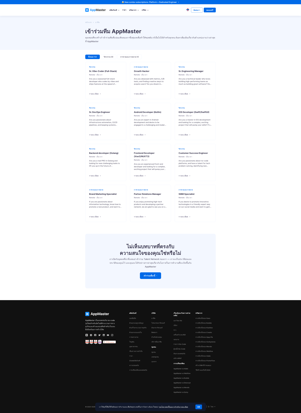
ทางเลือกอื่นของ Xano (203, 318)
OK (198, 407)
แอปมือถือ (132, 318)
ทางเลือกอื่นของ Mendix (204, 346)
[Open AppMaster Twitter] (99, 335)
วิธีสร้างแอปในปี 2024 (203, 370)
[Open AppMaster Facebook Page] (95, 335)
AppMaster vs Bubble (181, 378)
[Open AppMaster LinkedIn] (104, 335)
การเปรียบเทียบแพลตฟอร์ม (138, 370)
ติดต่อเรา (154, 332)
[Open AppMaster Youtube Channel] (108, 335)
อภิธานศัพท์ (177, 358)
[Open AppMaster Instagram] (112, 335)
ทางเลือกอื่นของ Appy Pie (204, 337)
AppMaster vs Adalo (181, 369)
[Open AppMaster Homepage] (100, 314)
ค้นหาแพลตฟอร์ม (179, 354)
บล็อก (175, 325)
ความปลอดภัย (134, 365)
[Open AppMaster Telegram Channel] (91, 335)
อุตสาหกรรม (133, 346)
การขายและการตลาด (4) (129, 57)
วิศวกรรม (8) (108, 57)
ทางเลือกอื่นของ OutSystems (205, 342)
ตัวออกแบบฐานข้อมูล (136, 323)
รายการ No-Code (180, 344)
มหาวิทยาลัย (178, 321)
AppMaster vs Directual (182, 383)
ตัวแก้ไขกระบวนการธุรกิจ (138, 328)
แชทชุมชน (155, 357)
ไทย (212, 407)
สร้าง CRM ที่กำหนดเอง (203, 365)
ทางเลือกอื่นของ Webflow (204, 351)
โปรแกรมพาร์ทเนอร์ (158, 323)
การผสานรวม (133, 337)
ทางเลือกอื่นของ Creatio (204, 332)
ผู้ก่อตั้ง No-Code (179, 349)
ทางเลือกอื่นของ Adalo (203, 356)
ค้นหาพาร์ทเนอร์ (156, 328)
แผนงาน (176, 339)
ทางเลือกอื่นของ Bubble (204, 323)
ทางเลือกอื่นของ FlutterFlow (205, 361)
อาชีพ (153, 318)
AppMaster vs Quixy (181, 392)
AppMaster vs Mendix (181, 387)
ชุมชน (153, 352)
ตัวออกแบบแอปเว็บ (135, 332)
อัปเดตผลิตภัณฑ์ (134, 361)
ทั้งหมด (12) (92, 57)
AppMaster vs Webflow (182, 373)
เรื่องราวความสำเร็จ (136, 351)
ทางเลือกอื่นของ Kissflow (204, 328)
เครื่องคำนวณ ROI (180, 335)
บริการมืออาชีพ (156, 342)
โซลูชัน (131, 342)
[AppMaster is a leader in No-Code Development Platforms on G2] (87, 342)
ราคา (131, 356)
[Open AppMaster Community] (86, 335)
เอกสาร (153, 362)
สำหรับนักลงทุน (156, 337)
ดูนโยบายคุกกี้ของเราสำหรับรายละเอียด (173, 407)
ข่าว (175, 330)
